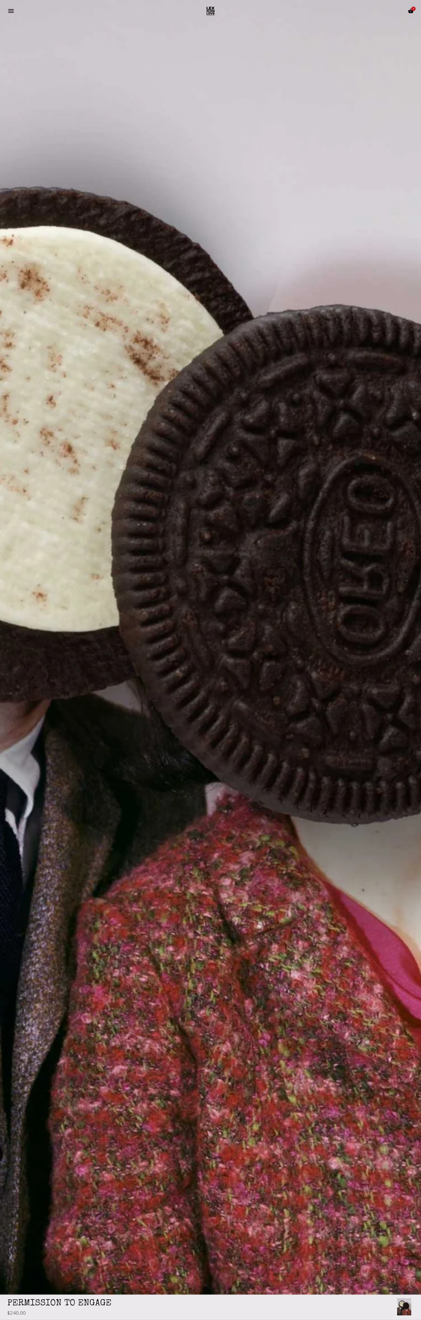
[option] (404, 1306)
